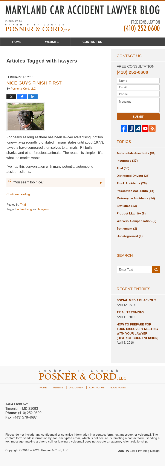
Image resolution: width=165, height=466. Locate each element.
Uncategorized (130, 236)
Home (16, 42)
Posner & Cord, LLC (55, 450)
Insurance (127, 160)
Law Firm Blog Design (139, 450)
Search (156, 270)
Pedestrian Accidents (135, 190)
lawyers (43, 209)
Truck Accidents (132, 183)
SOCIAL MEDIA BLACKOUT (136, 300)
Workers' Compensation (136, 221)
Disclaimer (76, 387)
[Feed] (152, 128)
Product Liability (131, 213)
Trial (23, 204)
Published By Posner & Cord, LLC (142, 26)
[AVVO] (138, 128)
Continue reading (18, 194)
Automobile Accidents (136, 153)
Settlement (127, 228)
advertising (24, 209)
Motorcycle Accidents (136, 198)
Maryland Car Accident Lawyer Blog (37, 26)
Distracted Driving (133, 175)
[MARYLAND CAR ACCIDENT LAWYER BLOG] (82, 9)
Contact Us (92, 42)
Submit (138, 116)
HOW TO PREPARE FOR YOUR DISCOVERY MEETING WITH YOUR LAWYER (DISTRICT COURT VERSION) (138, 331)
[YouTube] (145, 128)
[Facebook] (123, 128)
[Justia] (130, 128)
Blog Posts (118, 387)
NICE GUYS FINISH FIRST (34, 82)
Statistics (127, 206)
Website (52, 42)
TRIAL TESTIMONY (130, 312)
